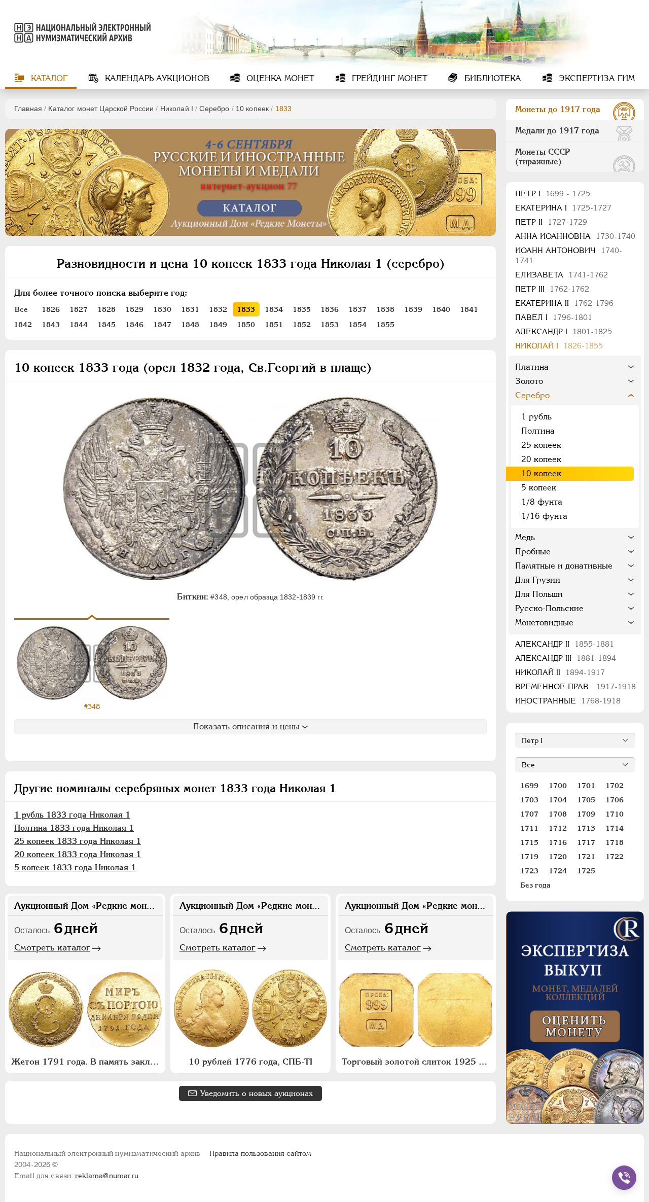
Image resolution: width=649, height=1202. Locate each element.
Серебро (214, 108)
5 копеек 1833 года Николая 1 (75, 867)
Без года (535, 885)
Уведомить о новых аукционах (256, 1093)
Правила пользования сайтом (260, 1153)
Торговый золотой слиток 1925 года (417, 1061)
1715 (529, 842)
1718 (614, 842)
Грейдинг (388, 78)
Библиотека (491, 78)
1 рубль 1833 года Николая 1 (72, 815)
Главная (28, 108)
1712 (558, 828)
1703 (529, 800)
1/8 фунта (541, 502)
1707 (529, 814)
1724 (558, 871)
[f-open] (624, 1177)
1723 (529, 871)
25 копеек (541, 445)
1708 (558, 814)
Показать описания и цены (246, 726)
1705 (586, 800)
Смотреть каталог (52, 947)
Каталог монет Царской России (101, 108)
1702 (614, 786)
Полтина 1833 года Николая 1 (74, 828)
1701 (586, 786)
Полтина (538, 431)
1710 (614, 814)
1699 (529, 786)
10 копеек (252, 108)
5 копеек (538, 487)
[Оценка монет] (575, 1017)
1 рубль (536, 416)
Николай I (176, 108)
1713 (586, 828)
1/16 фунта (544, 516)
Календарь (155, 78)
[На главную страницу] (78, 32)
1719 (529, 857)
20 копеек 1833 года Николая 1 (77, 854)
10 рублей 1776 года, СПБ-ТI (250, 1061)
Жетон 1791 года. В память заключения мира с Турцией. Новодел (86, 1061)
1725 (586, 871)
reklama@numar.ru (106, 1176)
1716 (558, 842)
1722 (614, 857)
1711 (529, 828)
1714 (614, 828)
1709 (586, 814)
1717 (586, 842)
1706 (614, 800)
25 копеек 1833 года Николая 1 (77, 841)
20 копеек (541, 459)
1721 (586, 857)
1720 (558, 857)
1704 (558, 800)
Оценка (279, 78)
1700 (558, 786)
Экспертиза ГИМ (595, 78)
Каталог (47, 78)
